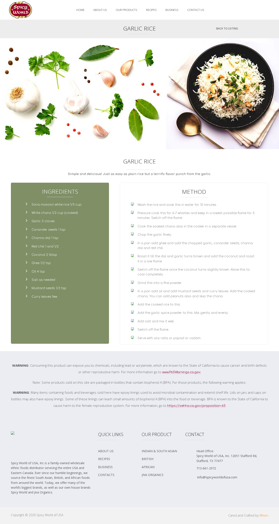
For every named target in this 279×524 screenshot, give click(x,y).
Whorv (263, 515)
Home (80, 10)
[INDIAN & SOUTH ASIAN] (161, 453)
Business (172, 10)
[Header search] (267, 10)
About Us (100, 10)
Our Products (126, 10)
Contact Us (195, 10)
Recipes (151, 10)
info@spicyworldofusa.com (217, 477)
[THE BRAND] (117, 453)
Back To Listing (227, 28)
